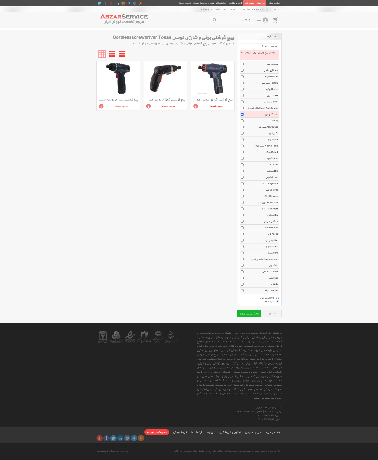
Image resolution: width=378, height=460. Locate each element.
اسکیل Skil (272, 95)
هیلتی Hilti (272, 171)
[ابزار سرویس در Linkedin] (117, 3)
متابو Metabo (271, 228)
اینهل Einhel (272, 139)
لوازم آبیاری (265, 372)
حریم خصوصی (253, 432)
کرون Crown (272, 177)
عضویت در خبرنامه (156, 432)
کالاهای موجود (267, 297)
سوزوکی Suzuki (270, 246)
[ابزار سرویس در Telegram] (129, 3)
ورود (258, 20)
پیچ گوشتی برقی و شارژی (211, 363)
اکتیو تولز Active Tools (266, 146)
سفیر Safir (273, 165)
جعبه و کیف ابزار (236, 363)
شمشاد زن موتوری (220, 372)
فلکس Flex (272, 215)
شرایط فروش (180, 432)
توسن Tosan (271, 114)
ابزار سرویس (274, 451)
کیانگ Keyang (271, 196)
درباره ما (234, 9)
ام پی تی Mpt (271, 240)
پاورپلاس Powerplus (268, 202)
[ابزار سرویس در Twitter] (99, 3)
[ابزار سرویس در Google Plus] (111, 3)
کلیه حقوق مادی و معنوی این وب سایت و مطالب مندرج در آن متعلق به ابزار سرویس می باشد (219, 451)
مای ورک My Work (269, 209)
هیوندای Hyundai (269, 183)
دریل (248, 363)
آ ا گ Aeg (273, 121)
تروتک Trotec (271, 158)
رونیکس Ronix (271, 70)
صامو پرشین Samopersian (264, 259)
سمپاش (253, 372)
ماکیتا (246, 381)
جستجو (272, 313)
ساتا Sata (273, 284)
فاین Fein (273, 265)
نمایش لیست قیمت (249, 314)
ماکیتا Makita (271, 76)
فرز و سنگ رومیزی (240, 368)
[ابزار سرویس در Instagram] (123, 3)
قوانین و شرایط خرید (252, 9)
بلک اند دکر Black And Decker (262, 108)
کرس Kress (272, 234)
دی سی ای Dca (270, 221)
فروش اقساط (204, 9)
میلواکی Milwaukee (268, 127)
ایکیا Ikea (273, 278)
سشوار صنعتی (240, 372)
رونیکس (255, 381)
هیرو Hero (273, 253)
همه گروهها (272, 64)
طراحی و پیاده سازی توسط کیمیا (112, 451)
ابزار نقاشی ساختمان (219, 368)
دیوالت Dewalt (271, 102)
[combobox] (259, 55)
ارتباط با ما (220, 9)
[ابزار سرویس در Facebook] (105, 3)
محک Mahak (272, 152)
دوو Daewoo (271, 190)
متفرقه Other (271, 290)
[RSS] (141, 3)
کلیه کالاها (269, 301)
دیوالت (237, 381)
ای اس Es (273, 133)
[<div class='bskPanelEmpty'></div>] (275, 20)
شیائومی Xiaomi (270, 272)
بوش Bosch (272, 89)
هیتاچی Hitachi (270, 83)
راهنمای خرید (273, 9)
